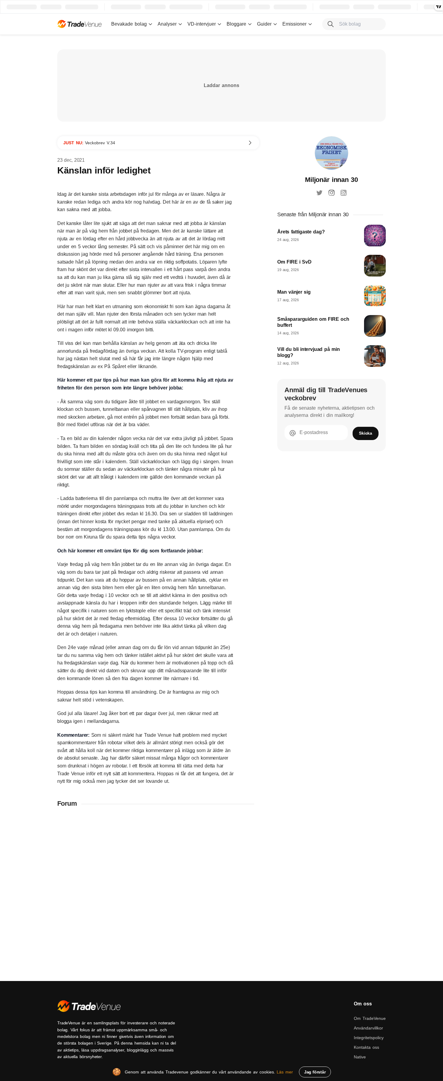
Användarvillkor (368, 1028)
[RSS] (344, 193)
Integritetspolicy (369, 1037)
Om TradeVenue (370, 1018)
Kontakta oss (366, 1047)
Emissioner (294, 24)
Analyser (167, 24)
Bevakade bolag (129, 24)
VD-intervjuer (201, 24)
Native (360, 1056)
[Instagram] (331, 193)
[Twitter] (319, 193)
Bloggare (236, 24)
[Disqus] (158, 891)
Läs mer (285, 1072)
